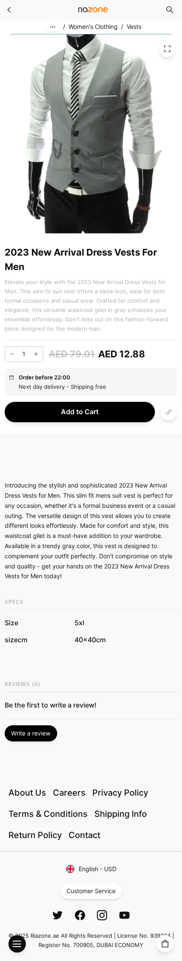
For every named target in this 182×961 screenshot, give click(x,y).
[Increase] (36, 354)
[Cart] (165, 944)
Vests (134, 26)
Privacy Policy (120, 793)
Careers (69, 793)
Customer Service (91, 890)
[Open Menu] (17, 944)
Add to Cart (80, 411)
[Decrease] (12, 354)
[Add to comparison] (168, 412)
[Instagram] (102, 915)
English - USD (97, 868)
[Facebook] (80, 915)
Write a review (30, 733)
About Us (27, 793)
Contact (84, 835)
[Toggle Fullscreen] (167, 48)
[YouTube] (124, 915)
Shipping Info (120, 814)
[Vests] (9, 9)
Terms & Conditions (48, 814)
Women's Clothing (93, 26)
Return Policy (35, 835)
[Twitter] (57, 915)
